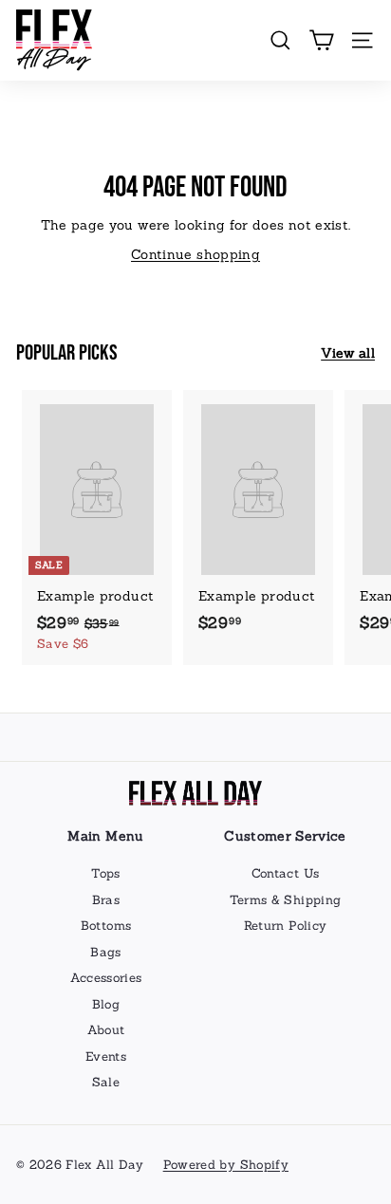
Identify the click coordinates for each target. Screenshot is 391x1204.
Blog (106, 1004)
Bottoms (106, 925)
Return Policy (285, 925)
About (106, 1030)
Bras (106, 900)
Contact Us (285, 873)
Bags (105, 952)
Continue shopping (195, 254)
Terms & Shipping (286, 900)
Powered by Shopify (226, 1165)
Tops (105, 873)
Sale (106, 1082)
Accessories (106, 978)
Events (105, 1056)
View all (348, 352)
